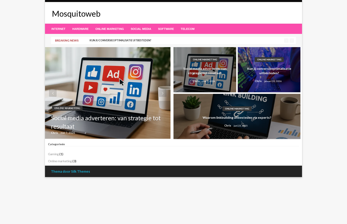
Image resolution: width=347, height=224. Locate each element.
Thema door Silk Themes (70, 171)
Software (166, 28)
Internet (58, 28)
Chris (55, 132)
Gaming (53, 154)
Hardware (80, 28)
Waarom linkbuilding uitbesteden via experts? (237, 117)
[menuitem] (58, 29)
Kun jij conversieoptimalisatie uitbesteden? (120, 40)
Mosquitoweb (76, 13)
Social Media (141, 28)
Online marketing (109, 28)
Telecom (188, 28)
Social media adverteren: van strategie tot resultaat (106, 122)
